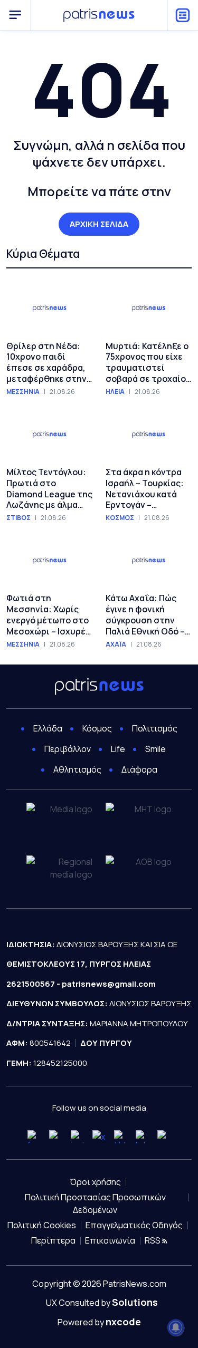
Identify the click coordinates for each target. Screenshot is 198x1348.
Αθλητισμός (77, 769)
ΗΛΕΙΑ (115, 392)
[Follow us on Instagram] (77, 1136)
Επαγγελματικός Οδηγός (134, 1225)
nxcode (123, 1321)
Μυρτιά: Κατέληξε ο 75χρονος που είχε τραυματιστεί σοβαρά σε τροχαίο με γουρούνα (147, 362)
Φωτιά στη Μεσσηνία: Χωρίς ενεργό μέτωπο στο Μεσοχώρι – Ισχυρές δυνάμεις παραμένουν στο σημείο (48, 615)
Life (118, 749)
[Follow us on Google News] (164, 1136)
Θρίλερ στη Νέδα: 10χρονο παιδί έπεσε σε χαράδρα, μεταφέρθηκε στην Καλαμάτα (46, 362)
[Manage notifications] (175, 1327)
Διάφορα (139, 769)
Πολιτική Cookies (41, 1225)
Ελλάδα (47, 728)
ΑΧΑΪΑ (116, 644)
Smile (155, 749)
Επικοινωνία (110, 1240)
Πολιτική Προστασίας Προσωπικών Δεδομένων (95, 1203)
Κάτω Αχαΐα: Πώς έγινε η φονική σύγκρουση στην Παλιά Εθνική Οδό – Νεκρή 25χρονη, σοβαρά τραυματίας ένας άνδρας (148, 615)
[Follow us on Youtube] (55, 1136)
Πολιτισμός (154, 728)
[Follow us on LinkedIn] (142, 1136)
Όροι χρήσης (95, 1182)
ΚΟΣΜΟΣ (120, 518)
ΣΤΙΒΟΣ (18, 518)
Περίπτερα (53, 1240)
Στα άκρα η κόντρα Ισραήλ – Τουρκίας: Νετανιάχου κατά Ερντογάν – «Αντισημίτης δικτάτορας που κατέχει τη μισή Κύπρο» (145, 489)
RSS (153, 1240)
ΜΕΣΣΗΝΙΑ (23, 392)
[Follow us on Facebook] (34, 1136)
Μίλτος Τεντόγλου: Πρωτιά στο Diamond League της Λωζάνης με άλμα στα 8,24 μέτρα (49, 489)
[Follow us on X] (99, 1136)
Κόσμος (97, 728)
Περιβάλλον (67, 749)
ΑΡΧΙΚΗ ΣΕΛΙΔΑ (99, 223)
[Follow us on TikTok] (120, 1136)
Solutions (135, 1302)
